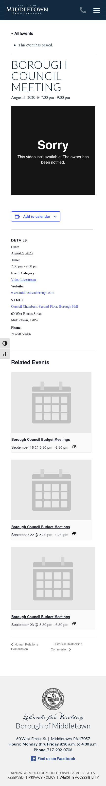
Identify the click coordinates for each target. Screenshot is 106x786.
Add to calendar (36, 216)
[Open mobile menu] (96, 10)
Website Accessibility (79, 777)
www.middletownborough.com (32, 292)
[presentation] (51, 402)
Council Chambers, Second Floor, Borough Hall (44, 306)
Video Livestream (23, 279)
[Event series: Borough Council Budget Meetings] (74, 446)
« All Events (22, 33)
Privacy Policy (42, 777)
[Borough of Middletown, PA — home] (27, 10)
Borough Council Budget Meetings (40, 439)
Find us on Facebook (56, 758)
